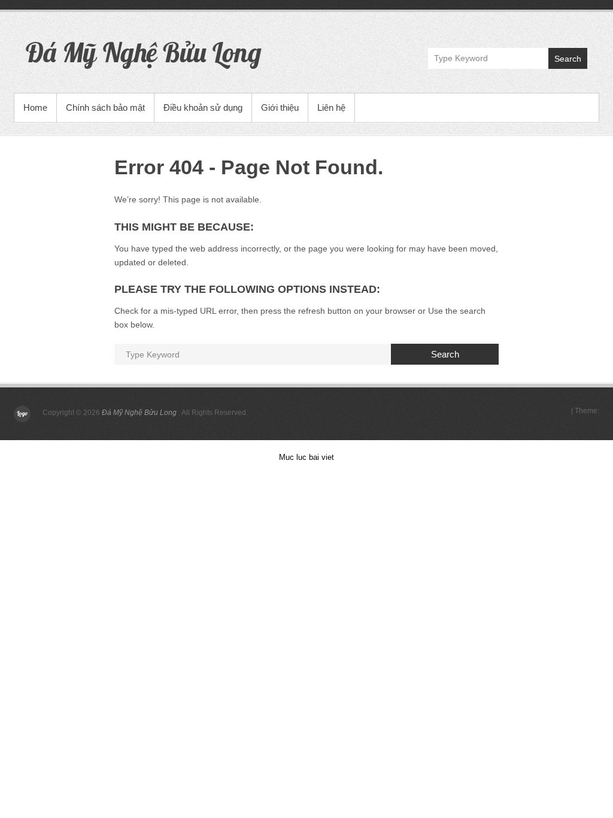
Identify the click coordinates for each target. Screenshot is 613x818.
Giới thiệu (280, 107)
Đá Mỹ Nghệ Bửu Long (144, 52)
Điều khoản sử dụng (202, 107)
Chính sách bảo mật (105, 107)
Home (35, 107)
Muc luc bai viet (306, 457)
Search (567, 58)
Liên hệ (331, 107)
